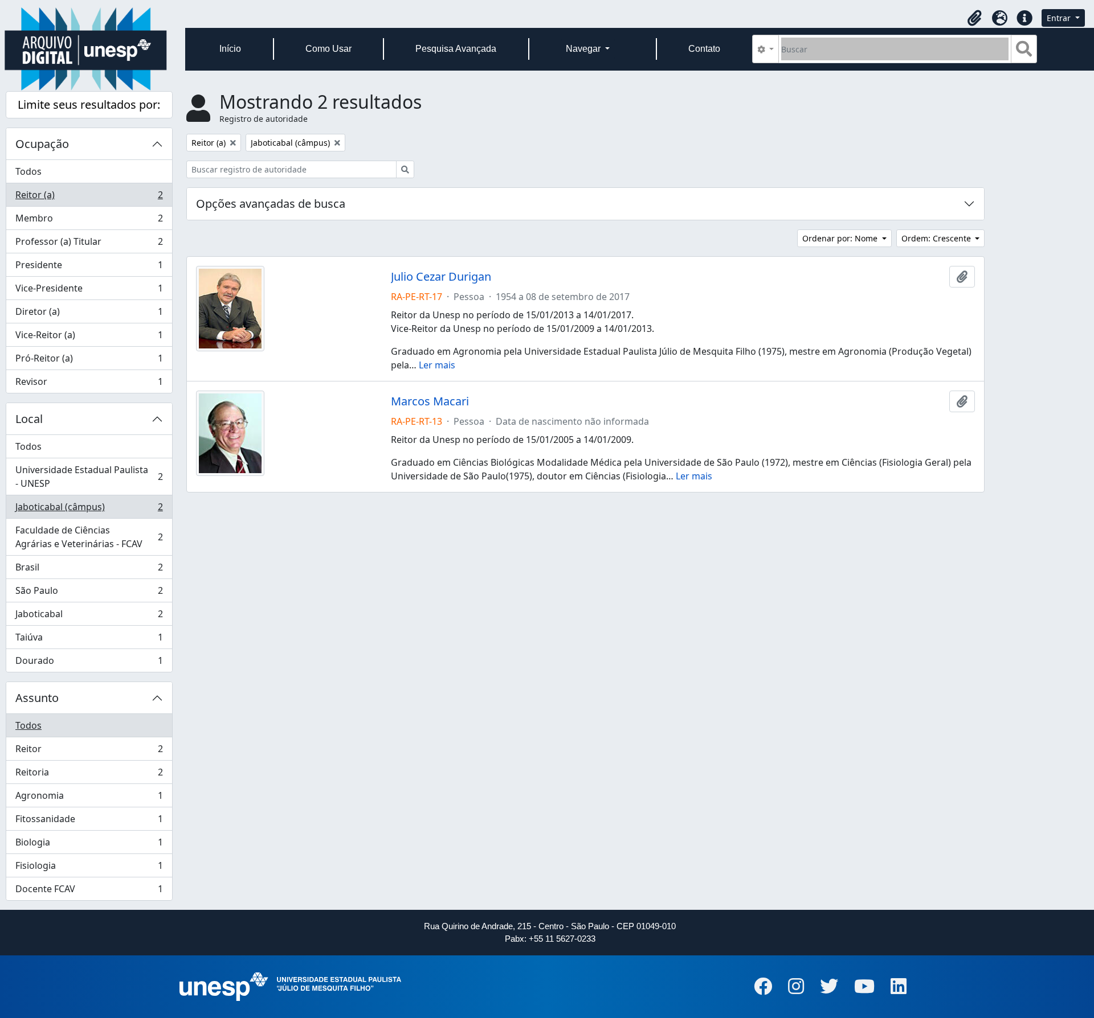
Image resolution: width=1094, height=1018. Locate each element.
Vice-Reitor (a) (89, 338)
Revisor (89, 384)
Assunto (37, 697)
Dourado (89, 663)
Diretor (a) (89, 314)
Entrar (1060, 18)
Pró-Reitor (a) (89, 361)
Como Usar (328, 49)
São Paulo (89, 593)
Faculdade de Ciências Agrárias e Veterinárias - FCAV (89, 537)
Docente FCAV (89, 891)
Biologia (89, 845)
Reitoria (89, 775)
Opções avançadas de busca (270, 203)
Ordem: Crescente (937, 238)
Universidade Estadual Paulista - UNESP (89, 476)
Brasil (89, 570)
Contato (704, 49)
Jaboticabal (89, 616)
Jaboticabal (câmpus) (89, 509)
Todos (28, 171)
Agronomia (89, 798)
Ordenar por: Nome (841, 238)
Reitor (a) (89, 197)
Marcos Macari (430, 401)
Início (230, 49)
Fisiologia (89, 868)
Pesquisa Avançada (455, 49)
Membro (89, 221)
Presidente (89, 267)
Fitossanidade (89, 821)
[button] (974, 18)
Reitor (89, 751)
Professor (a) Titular (89, 244)
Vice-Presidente (89, 291)
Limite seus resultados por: (89, 104)
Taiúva (89, 640)
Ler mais (437, 365)
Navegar (584, 49)
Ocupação (42, 143)
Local (29, 418)
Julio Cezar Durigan (441, 277)
